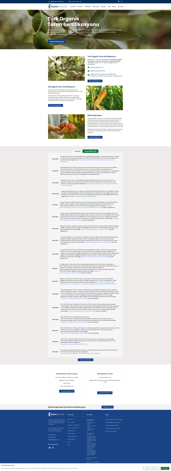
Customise (147, 468)
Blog (109, 6)
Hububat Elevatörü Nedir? (111, 431)
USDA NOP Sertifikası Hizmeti (91, 458)
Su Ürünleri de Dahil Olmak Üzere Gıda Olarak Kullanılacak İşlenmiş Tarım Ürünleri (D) (91, 446)
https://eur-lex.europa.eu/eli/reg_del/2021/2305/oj (95, 256)
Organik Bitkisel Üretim (90, 423)
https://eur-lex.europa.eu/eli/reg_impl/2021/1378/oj (82, 311)
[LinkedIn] (49, 448)
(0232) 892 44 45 (53, 1)
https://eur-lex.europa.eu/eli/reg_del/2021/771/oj (74, 344)
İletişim (114, 6)
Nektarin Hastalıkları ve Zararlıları (113, 428)
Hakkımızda (70, 419)
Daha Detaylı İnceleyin (57, 41)
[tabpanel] (85, 255)
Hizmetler (79, 6)
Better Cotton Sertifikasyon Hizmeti (93, 462)
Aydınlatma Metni (71, 439)
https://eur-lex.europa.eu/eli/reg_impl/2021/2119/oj (80, 272)
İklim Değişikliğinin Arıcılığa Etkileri (113, 422)
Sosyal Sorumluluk (71, 430)
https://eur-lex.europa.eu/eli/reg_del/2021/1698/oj (74, 298)
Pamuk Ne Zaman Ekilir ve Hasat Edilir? (114, 419)
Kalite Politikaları (71, 433)
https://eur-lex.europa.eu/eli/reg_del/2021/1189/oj (74, 322)
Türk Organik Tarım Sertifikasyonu (91, 420)
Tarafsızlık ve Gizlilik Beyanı (73, 425)
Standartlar (88, 6)
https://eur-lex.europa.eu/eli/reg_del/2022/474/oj (82, 196)
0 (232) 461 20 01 (52, 437)
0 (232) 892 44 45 (52, 434)
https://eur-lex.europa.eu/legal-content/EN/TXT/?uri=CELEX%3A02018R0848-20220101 (86, 206)
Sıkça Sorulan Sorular (72, 436)
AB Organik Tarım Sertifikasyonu (90, 434)
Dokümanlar (96, 6)
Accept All (165, 468)
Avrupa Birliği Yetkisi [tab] (90, 151)
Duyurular (103, 6)
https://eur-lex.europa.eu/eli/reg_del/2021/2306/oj (98, 242)
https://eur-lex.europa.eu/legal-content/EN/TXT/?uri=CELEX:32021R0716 (81, 353)
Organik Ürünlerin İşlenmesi (91, 429)
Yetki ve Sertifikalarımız (72, 428)
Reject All (156, 468)
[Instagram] (53, 448)
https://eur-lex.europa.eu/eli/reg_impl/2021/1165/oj (74, 333)
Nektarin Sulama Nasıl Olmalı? (112, 425)
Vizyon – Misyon (71, 422)
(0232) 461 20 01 (60, 1)
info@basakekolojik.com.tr (76, 1)
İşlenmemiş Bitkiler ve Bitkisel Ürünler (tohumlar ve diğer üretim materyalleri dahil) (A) (91, 439)
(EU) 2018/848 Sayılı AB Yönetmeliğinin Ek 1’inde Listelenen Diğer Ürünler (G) (91, 452)
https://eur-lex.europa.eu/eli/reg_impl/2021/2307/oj (95, 229)
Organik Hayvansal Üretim (91, 426)
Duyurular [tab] (77, 151)
